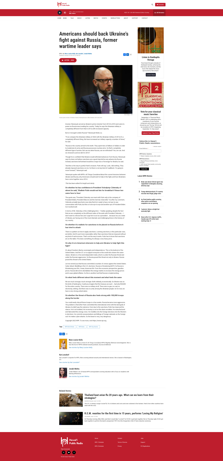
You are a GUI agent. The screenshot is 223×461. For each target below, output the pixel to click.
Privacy (120, 446)
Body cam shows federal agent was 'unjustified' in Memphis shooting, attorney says (152, 184)
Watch (96, 18)
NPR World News (69, 326)
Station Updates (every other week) (150, 156)
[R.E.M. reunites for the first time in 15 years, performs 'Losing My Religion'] (71, 418)
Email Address (143, 148)
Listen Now (151, 75)
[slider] (67, 13)
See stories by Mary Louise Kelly (80, 347)
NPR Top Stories (93, 326)
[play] (59, 13)
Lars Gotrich (87, 416)
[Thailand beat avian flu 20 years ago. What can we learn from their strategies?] (71, 400)
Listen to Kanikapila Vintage (150, 58)
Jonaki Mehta (88, 53)
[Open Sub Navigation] (68, 18)
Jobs (142, 438)
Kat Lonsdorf (79, 53)
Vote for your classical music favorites (151, 113)
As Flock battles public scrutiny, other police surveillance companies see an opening (151, 201)
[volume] (64, 13)
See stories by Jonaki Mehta (79, 376)
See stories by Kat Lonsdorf (69, 362)
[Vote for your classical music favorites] (151, 95)
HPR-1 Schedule (99, 442)
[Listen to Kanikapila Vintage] (151, 40)
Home (59, 18)
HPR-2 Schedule (99, 446)
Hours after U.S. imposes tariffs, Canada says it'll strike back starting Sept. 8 (151, 219)
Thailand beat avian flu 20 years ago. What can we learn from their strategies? (119, 396)
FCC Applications (145, 446)
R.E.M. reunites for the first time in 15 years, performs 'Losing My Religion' (123, 413)
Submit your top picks (151, 133)
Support (143, 442)
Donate (161, 4)
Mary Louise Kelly (70, 53)
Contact (120, 438)
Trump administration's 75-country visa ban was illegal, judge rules (152, 192)
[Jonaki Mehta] (63, 373)
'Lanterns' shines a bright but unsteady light (150, 210)
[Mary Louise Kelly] (63, 344)
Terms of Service (122, 442)
